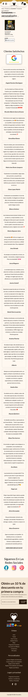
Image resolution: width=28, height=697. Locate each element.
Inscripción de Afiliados (14, 646)
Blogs (14, 642)
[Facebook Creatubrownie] (3, 4)
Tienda (14, 636)
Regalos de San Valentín (14, 663)
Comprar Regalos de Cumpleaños (14, 661)
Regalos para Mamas (14, 667)
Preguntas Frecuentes (14, 644)
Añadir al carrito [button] (10, 40)
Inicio (3, 8)
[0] (22, 4)
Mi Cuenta (14, 650)
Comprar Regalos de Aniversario (14, 659)
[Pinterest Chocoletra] (22, 570)
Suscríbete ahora (24, 602)
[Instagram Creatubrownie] (6, 4)
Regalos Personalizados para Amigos (14, 665)
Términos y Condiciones (14, 678)
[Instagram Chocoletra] (14, 570)
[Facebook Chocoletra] (6, 570)
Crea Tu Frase (14, 638)
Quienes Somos (14, 640)
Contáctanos (14, 648)
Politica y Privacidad (14, 680)
